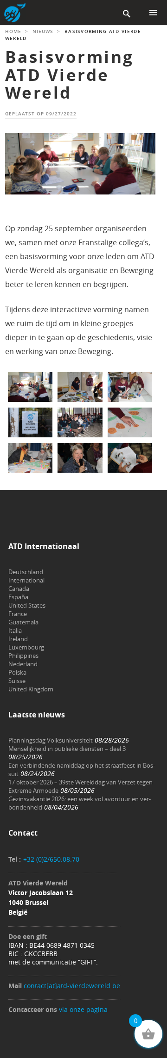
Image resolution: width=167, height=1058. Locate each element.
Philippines (23, 655)
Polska (17, 672)
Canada (18, 588)
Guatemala (23, 622)
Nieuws (42, 31)
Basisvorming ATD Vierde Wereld (69, 75)
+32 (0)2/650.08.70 (51, 859)
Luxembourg (26, 647)
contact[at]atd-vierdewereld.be (72, 985)
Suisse (17, 680)
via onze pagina (83, 1009)
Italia (15, 630)
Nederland (23, 664)
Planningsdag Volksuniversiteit (50, 740)
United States (26, 605)
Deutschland (25, 572)
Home (13, 31)
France (17, 613)
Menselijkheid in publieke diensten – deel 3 (67, 748)
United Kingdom (30, 689)
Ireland (18, 639)
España (18, 597)
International (26, 580)
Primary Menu (153, 12)
